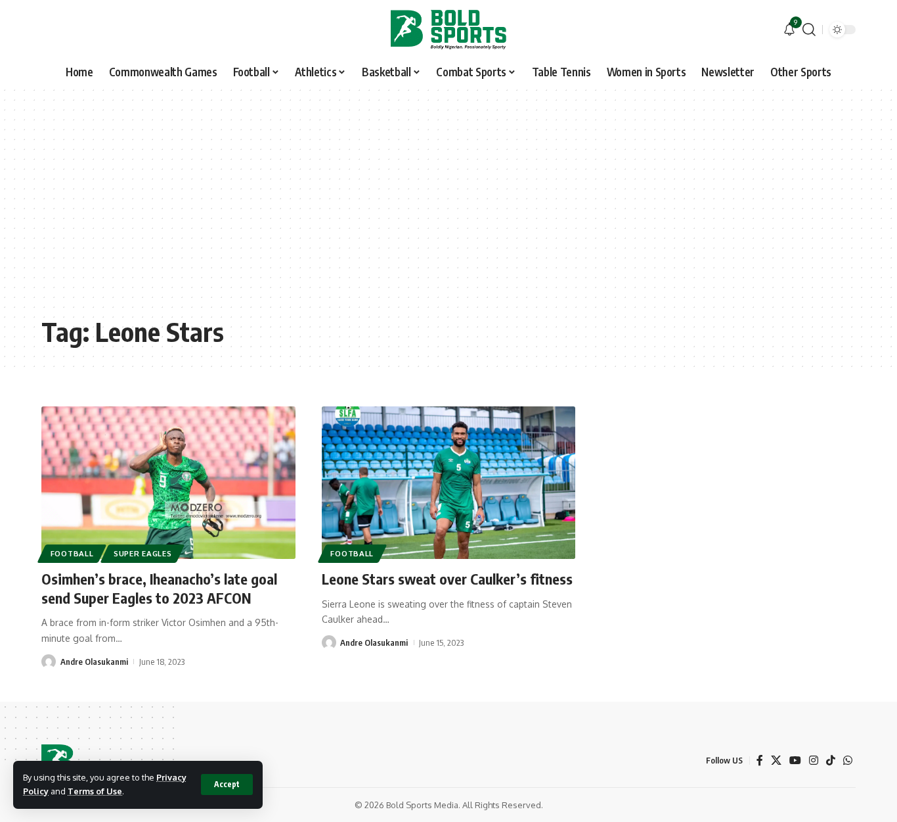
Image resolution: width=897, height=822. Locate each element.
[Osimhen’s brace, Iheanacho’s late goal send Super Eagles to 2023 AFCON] (168, 482)
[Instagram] (813, 760)
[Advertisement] (448, 210)
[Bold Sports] (448, 29)
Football (72, 553)
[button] (227, 784)
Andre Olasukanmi (94, 661)
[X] (776, 760)
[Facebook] (759, 760)
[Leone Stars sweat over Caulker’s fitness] (449, 482)
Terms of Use (95, 791)
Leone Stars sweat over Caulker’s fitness (447, 578)
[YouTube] (795, 760)
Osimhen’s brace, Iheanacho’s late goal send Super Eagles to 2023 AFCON (159, 588)
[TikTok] (831, 760)
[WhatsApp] (848, 760)
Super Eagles (142, 553)
